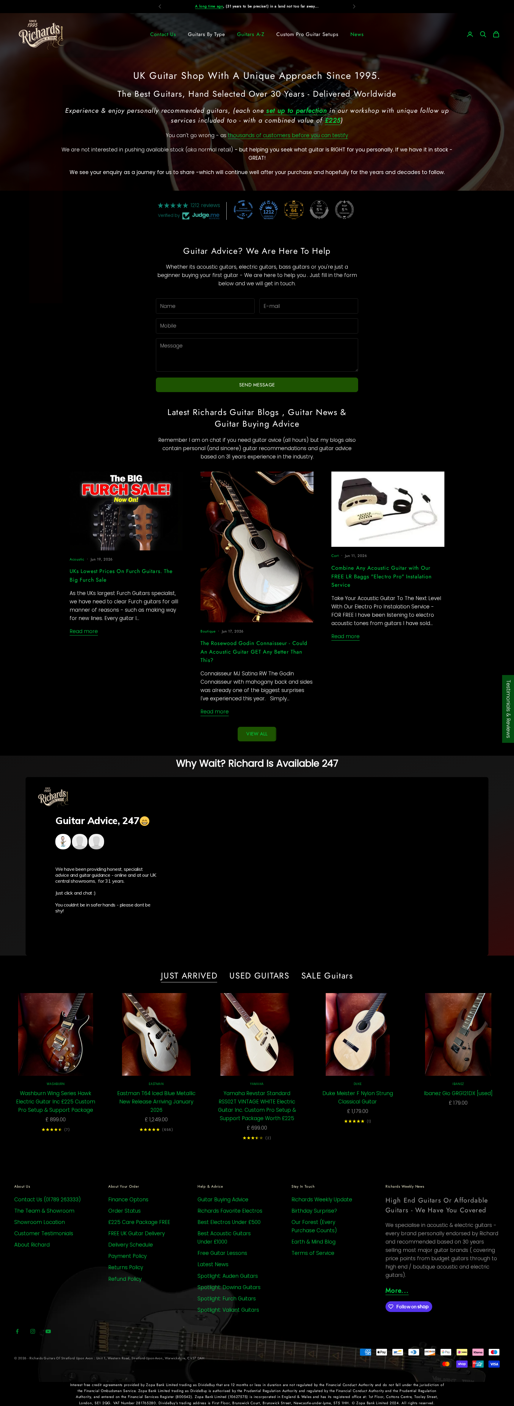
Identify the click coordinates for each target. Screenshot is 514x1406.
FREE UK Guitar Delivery (136, 1233)
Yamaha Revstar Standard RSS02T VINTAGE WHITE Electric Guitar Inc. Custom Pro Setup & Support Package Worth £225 (257, 1106)
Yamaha (257, 1084)
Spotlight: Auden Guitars (228, 1276)
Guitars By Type (206, 34)
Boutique (208, 631)
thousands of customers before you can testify (288, 135)
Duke (358, 1084)
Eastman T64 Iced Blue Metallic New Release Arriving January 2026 (156, 1102)
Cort (335, 555)
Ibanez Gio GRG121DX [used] (458, 1093)
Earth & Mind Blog (314, 1241)
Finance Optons (128, 1199)
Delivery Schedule (130, 1244)
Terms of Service (313, 1253)
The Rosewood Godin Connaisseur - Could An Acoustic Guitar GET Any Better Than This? (253, 651)
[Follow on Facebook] (17, 1331)
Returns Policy (125, 1267)
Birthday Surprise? (314, 1210)
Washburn (56, 1084)
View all (256, 733)
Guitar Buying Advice (223, 1199)
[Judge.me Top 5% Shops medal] (319, 209)
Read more (84, 631)
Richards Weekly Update (322, 1199)
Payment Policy (127, 1256)
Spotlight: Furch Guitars (227, 1298)
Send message (257, 384)
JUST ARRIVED (189, 976)
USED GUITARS (259, 976)
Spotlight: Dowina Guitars (229, 1287)
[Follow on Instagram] (33, 1331)
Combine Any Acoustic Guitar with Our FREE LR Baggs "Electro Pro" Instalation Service (381, 576)
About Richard (32, 1244)
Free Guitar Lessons (222, 1253)
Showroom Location (39, 1222)
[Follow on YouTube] (48, 1331)
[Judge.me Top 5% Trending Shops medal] (344, 209)
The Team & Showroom (44, 1210)
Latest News (213, 1264)
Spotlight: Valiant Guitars (228, 1309)
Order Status (124, 1210)
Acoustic (77, 559)
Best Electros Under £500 (229, 1222)
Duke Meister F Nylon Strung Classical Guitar (357, 1097)
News (357, 34)
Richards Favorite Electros (230, 1210)
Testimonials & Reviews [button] (508, 709)
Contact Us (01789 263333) (47, 1199)
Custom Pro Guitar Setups (307, 34)
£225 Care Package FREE (139, 1222)
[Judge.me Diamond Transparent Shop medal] (243, 209)
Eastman (156, 1084)
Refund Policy (125, 1279)
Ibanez (458, 1084)
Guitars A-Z (250, 34)
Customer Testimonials (43, 1233)
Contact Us (163, 34)
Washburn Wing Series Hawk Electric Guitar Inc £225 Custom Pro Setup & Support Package (55, 1102)
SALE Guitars (327, 976)
